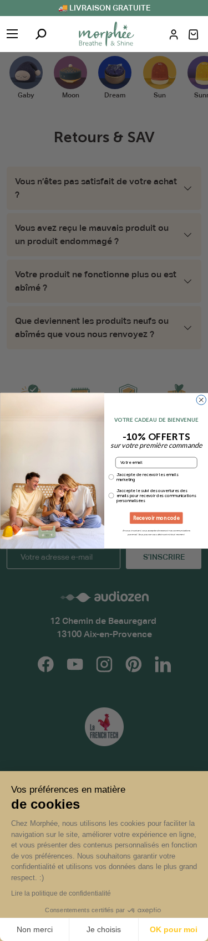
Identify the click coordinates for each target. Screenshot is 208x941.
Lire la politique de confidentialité (61, 893)
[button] (193, 34)
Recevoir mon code (156, 518)
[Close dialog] (201, 400)
